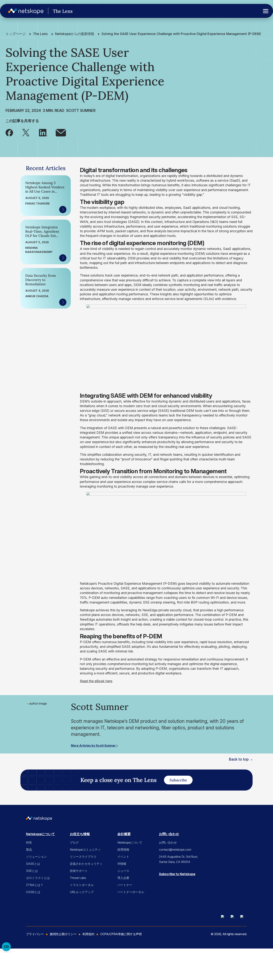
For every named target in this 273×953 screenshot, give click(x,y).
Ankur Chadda (36, 296)
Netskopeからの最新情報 (74, 34)
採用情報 (123, 849)
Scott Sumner (80, 110)
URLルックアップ (82, 892)
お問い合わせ (169, 834)
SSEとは (32, 871)
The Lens (40, 34)
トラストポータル (82, 885)
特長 (29, 842)
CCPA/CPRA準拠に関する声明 (121, 934)
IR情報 (121, 864)
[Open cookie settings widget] (6, 946)
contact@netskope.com (175, 849)
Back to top (239, 759)
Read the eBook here (96, 681)
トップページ (16, 34)
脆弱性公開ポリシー (63, 934)
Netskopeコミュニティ (85, 849)
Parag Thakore (37, 203)
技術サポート (79, 871)
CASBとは (33, 892)
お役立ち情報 (80, 834)
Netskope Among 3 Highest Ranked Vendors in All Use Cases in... (44, 187)
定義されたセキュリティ (86, 864)
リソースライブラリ (83, 856)
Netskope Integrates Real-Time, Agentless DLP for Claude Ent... (42, 231)
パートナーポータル (130, 892)
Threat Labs (78, 878)
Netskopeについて (40, 834)
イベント (123, 856)
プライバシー (35, 934)
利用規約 (88, 934)
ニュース (123, 871)
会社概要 (124, 834)
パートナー (124, 885)
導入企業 (123, 878)
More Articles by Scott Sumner (93, 745)
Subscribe (178, 780)
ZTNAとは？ (34, 885)
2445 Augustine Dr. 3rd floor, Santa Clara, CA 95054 (178, 859)
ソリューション (36, 856)
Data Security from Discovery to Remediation (40, 279)
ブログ (74, 842)
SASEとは (33, 864)
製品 (29, 849)
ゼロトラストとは (38, 878)
